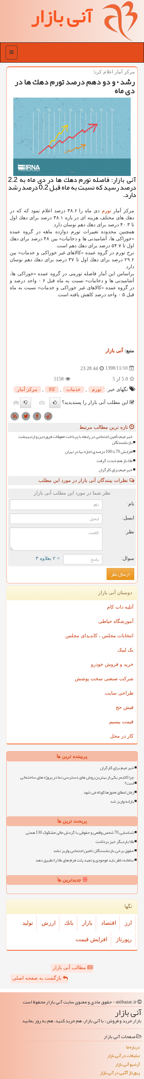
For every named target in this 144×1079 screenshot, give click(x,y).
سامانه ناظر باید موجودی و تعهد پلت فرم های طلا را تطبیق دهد (84, 860)
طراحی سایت (119, 693)
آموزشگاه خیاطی (116, 621)
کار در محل (122, 736)
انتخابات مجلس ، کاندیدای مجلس (99, 635)
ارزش (49, 923)
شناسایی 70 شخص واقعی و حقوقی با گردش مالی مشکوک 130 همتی (80, 833)
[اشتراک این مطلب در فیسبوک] (37, 415)
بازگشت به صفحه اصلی (37, 978)
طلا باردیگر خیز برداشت (114, 842)
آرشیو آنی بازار (127, 1064)
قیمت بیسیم (121, 721)
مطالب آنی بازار (70, 967)
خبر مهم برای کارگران (115, 470)
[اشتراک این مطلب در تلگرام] (48, 415)
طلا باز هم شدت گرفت (114, 461)
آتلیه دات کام (120, 607)
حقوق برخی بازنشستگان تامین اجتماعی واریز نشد (93, 851)
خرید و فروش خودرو (112, 664)
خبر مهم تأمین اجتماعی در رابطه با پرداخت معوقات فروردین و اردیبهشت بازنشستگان (75, 440)
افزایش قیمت (91, 939)
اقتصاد (108, 923)
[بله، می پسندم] (54, 402)
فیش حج (125, 707)
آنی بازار (114, 350)
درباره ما (133, 1047)
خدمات (73, 389)
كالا (52, 389)
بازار (87, 923)
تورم (106, 210)
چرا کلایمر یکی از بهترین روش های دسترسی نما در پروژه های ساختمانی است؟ (77, 780)
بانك (68, 923)
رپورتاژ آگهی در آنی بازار (120, 1073)
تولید (27, 923)
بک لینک (125, 650)
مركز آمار (27, 389)
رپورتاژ (124, 939)
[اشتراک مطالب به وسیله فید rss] (15, 415)
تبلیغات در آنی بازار (123, 1056)
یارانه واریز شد (122, 801)
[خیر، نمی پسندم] (25, 402)
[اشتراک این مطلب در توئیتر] (26, 415)
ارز (128, 923)
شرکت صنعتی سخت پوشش (104, 678)
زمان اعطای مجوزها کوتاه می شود (109, 792)
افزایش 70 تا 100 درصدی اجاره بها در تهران (98, 452)
